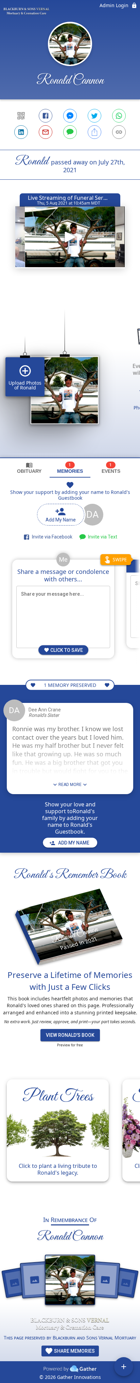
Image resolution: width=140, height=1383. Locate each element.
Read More (70, 784)
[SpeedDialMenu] (123, 1366)
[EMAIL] (45, 132)
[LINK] (119, 132)
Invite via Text (101, 537)
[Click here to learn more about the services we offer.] (70, 1324)
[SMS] (70, 132)
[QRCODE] (21, 116)
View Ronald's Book (70, 1035)
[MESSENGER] (70, 116)
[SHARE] (94, 132)
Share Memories (74, 1351)
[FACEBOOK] (45, 116)
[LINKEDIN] (21, 132)
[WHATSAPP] (119, 116)
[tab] (29, 468)
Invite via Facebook (51, 537)
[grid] (70, 371)
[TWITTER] (94, 116)
